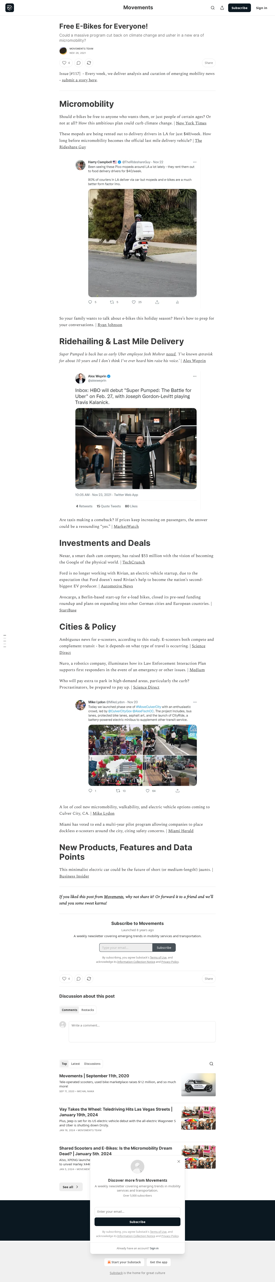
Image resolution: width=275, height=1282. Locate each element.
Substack (116, 1273)
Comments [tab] (69, 1010)
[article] (137, 1086)
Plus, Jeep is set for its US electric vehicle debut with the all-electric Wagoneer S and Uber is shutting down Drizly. (117, 1123)
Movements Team (81, 48)
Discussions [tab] (92, 1064)
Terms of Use (158, 1232)
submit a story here (79, 80)
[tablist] (77, 1010)
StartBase (67, 610)
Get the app (158, 1262)
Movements (113, 897)
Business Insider (74, 876)
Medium (197, 670)
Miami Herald (181, 831)
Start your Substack (126, 1262)
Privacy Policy (170, 1236)
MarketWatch (126, 526)
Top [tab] (64, 1064)
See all (68, 1187)
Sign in (261, 8)
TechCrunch (133, 562)
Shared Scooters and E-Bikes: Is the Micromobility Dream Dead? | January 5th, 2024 (115, 1151)
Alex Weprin (194, 361)
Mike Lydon (104, 813)
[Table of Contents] (5, 641)
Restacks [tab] (87, 1010)
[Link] (53, 103)
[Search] (212, 7)
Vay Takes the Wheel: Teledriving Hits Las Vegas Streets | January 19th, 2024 (116, 1112)
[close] (178, 1161)
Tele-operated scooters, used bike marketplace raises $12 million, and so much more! (117, 1084)
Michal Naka (85, 1091)
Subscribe (240, 8)
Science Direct (146, 687)
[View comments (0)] (78, 63)
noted (171, 354)
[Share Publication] (222, 7)
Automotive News (117, 586)
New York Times (191, 123)
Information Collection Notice (136, 1236)
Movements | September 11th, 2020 (94, 1075)
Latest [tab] (75, 1064)
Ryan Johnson (110, 325)
